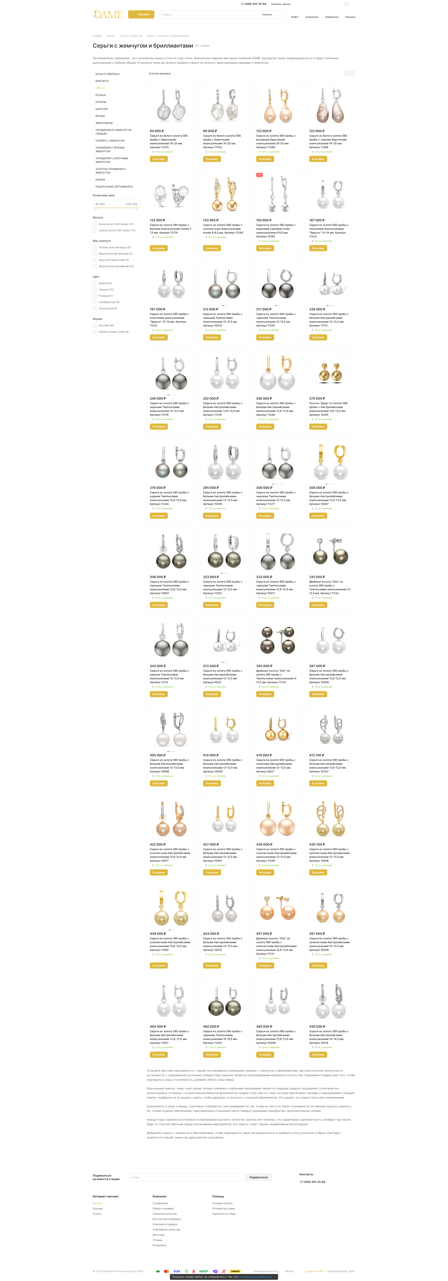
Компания (159, 1196)
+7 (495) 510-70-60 (253, 4)
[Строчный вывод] (347, 73)
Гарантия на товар (224, 1213)
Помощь (218, 1196)
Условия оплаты (222, 1203)
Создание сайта (314, 1271)
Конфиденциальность (266, 1271)
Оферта (289, 1271)
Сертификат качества (166, 1229)
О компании (160, 1203)
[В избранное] (173, 159)
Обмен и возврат (163, 1208)
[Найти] (281, 14)
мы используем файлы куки (255, 1276)
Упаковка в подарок (165, 1224)
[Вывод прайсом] (352, 73)
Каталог (98, 1203)
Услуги (97, 1213)
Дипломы (159, 1234)
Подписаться (258, 1177)
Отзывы (157, 1240)
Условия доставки (223, 1208)
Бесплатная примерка (167, 1219)
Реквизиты (159, 1245)
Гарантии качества (165, 1213)
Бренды (98, 1208)
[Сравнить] (181, 159)
